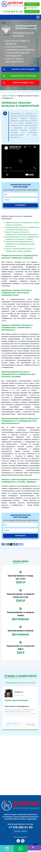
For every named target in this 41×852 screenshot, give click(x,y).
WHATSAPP (33, 11)
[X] (11, 544)
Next (39, 709)
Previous (2, 709)
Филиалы (12, 96)
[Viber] (16, 544)
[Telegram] (22, 544)
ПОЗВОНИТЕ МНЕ (32, 4)
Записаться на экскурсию (23, 76)
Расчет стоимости (31, 7)
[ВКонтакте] (2, 544)
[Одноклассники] (5, 544)
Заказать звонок (20, 831)
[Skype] (19, 544)
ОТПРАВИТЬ (20, 205)
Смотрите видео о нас (23, 82)
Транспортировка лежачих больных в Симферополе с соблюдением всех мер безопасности (20, 244)
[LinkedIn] (14, 544)
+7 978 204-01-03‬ (12, 11)
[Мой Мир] (8, 544)
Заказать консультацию (23, 69)
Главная (4, 96)
